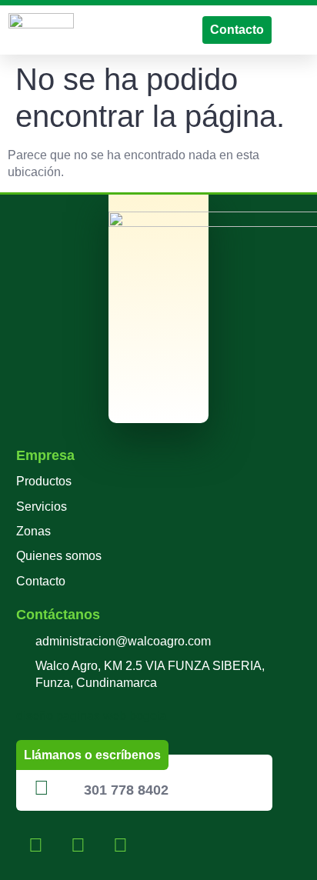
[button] (298, 29)
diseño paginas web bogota (91, 715)
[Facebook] (35, 845)
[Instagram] (77, 845)
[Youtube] (120, 845)
